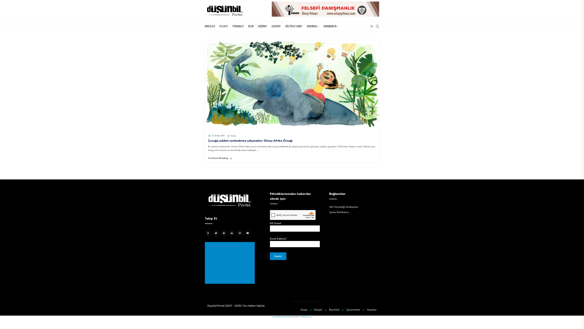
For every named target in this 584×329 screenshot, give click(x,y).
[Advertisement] (230, 263)
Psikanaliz (238, 26)
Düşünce (262, 26)
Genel (233, 136)
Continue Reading (218, 158)
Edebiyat (276, 26)
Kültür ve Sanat (293, 26)
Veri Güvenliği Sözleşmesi (343, 207)
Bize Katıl (334, 310)
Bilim (251, 26)
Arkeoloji (210, 26)
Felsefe (223, 26)
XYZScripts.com (306, 317)
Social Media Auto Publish (281, 317)
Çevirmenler (353, 310)
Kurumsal (312, 26)
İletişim (318, 310)
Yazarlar (372, 310)
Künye (304, 310)
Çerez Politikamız (339, 212)
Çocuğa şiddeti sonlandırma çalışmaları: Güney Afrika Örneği (250, 141)
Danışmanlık (329, 26)
